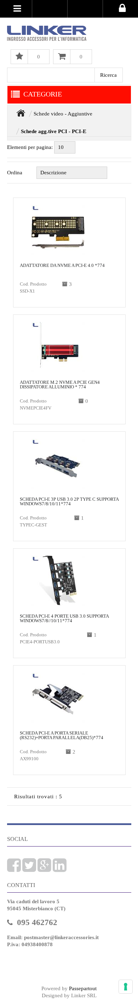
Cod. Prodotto (33, 284)
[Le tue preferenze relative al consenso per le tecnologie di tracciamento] (125, 986)
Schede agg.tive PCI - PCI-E (53, 131)
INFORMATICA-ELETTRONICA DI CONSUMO (21, 113)
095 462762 (37, 922)
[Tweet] (29, 869)
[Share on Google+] (44, 869)
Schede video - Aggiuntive (63, 114)
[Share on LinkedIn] (60, 869)
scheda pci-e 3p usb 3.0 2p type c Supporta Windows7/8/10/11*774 (69, 501)
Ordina (14, 172)
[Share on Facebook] (14, 869)
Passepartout (83, 988)
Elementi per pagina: (30, 147)
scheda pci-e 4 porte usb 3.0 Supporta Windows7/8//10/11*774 (64, 618)
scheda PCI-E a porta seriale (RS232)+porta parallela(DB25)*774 (61, 735)
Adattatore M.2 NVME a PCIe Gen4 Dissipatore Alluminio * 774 (60, 384)
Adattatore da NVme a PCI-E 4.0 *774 (62, 265)
